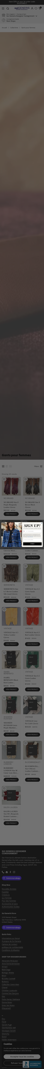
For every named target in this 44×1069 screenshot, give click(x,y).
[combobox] (25, 531)
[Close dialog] (41, 523)
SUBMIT (32, 543)
